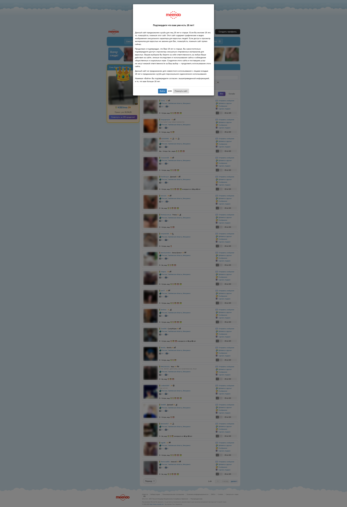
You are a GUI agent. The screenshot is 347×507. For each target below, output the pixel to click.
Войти (162, 91)
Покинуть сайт (181, 91)
